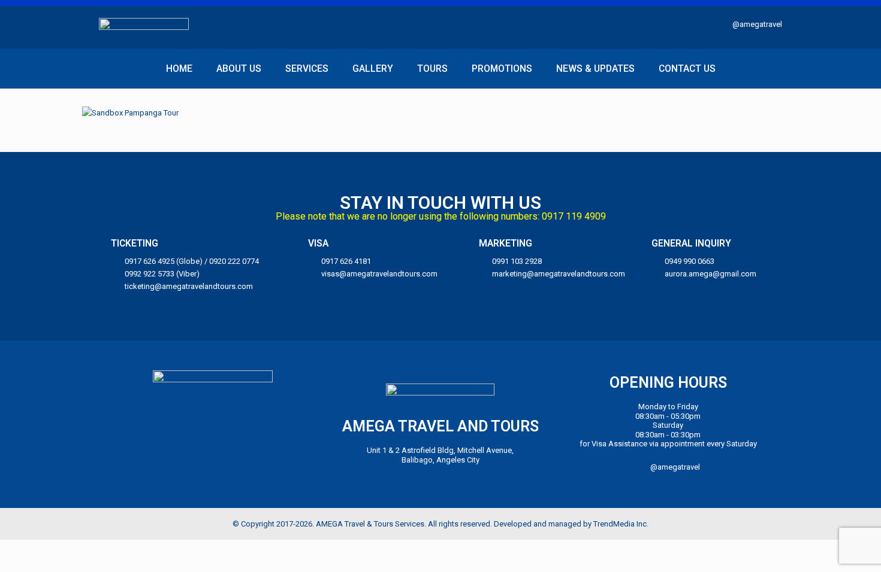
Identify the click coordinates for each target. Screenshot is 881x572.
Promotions (502, 68)
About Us (238, 68)
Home (179, 68)
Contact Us (687, 68)
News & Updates (595, 68)
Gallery (372, 68)
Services (306, 68)
